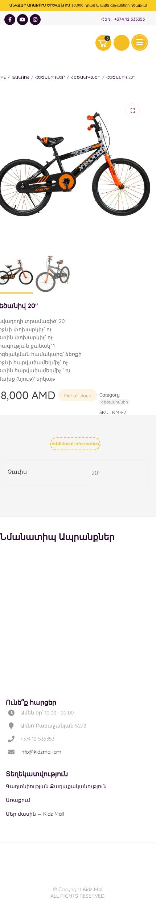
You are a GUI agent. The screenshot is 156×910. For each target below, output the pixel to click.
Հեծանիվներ (50, 77)
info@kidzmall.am (40, 752)
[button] (132, 110)
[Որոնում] (122, 43)
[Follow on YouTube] (22, 19)
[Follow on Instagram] (35, 19)
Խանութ (20, 77)
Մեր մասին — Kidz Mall (35, 814)
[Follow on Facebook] (9, 19)
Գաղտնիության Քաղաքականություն (56, 786)
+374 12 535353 (129, 19)
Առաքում (18, 800)
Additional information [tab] (75, 443)
